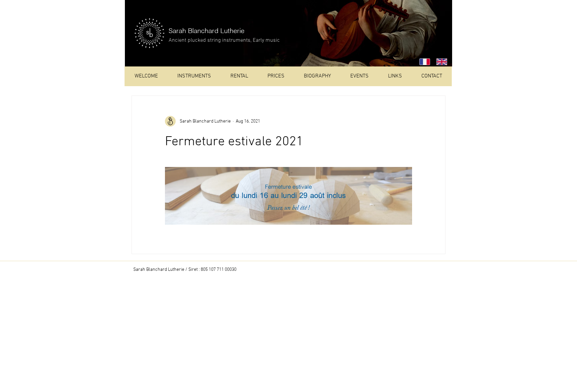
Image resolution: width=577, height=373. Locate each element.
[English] (439, 61)
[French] (423, 61)
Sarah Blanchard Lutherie (206, 30)
